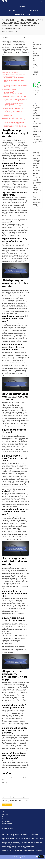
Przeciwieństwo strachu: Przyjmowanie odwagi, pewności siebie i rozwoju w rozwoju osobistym (22, 839)
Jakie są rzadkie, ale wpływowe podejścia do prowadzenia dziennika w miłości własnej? (13, 106)
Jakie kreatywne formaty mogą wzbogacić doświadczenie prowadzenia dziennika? (13, 101)
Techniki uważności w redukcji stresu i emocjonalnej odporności (37, 191)
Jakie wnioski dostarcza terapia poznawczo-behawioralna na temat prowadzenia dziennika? (14, 94)
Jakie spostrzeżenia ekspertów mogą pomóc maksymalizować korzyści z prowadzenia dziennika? (15, 126)
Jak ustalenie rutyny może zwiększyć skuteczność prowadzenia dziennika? (14, 120)
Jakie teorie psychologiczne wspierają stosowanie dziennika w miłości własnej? (13, 88)
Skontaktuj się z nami (20, 14)
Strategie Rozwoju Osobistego (36, 60)
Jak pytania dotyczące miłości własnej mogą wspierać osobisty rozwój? (15, 86)
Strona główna (11, 10)
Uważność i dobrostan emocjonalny (36, 72)
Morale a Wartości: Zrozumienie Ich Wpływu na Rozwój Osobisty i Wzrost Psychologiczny (37, 201)
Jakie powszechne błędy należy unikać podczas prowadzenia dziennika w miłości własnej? (14, 123)
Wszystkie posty (34, 10)
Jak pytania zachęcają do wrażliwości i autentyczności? (15, 99)
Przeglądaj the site (6, 821)
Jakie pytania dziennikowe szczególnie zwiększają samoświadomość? (14, 83)
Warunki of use (5, 826)
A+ (3, 1)
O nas (28, 14)
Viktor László (35, 104)
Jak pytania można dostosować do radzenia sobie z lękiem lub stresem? (15, 115)
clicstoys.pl (22, 6)
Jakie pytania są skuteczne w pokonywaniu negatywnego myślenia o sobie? (13, 112)
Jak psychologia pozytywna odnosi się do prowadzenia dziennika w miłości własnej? (15, 91)
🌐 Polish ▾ (41, 856)
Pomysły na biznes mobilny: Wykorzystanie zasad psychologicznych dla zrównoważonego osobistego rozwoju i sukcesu (19, 835)
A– (6, 1)
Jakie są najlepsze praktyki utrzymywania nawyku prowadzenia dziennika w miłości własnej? (13, 117)
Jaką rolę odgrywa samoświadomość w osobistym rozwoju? (14, 81)
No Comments (25, 37)
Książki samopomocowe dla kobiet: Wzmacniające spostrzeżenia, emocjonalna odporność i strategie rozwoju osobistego (21, 843)
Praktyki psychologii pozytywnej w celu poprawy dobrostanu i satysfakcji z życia (36, 170)
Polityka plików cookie (7, 828)
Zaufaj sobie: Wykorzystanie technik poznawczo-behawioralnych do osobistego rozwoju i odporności (21, 851)
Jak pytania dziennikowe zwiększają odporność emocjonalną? (14, 78)
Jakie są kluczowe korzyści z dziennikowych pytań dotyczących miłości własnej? (13, 75)
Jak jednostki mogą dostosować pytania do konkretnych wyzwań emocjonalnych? (12, 109)
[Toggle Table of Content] (26, 73)
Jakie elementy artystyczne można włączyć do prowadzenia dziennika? (14, 104)
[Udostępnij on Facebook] (37, 857)
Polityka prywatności (7, 823)
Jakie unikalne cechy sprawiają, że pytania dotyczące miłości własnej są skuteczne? (14, 97)
